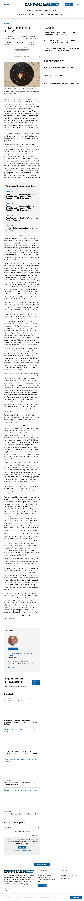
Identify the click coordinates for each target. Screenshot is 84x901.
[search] (8, 4)
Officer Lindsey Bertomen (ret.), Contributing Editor (22, 879)
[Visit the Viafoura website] (35, 835)
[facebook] (16, 57)
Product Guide (22, 14)
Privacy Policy (53, 897)
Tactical (64, 14)
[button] (5, 4)
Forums (31, 14)
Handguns (7, 23)
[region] (22, 831)
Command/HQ (41, 14)
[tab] (8, 827)
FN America (31, 44)
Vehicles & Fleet (53, 14)
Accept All (76, 897)
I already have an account (22, 851)
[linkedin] (19, 57)
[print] (39, 57)
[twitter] (22, 57)
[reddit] (25, 57)
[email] (28, 57)
